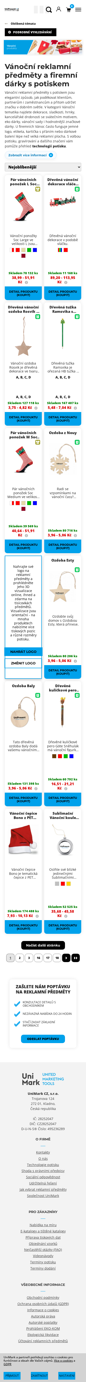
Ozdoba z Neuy (63, 432)
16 (38, 958)
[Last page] (75, 958)
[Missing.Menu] (77, 9)
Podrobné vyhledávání (32, 32)
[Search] (49, 10)
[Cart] (68, 10)
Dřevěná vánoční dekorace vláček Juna (62, 184)
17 (47, 958)
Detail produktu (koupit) (23, 293)
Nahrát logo (23, 651)
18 (57, 958)
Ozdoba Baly (23, 685)
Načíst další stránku (43, 945)
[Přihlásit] (59, 10)
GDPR (7, 1364)
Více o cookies (63, 1361)
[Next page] (66, 958)
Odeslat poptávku (43, 1039)
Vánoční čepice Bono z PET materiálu (23, 817)
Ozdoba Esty (62, 560)
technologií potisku (49, 146)
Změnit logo (23, 663)
